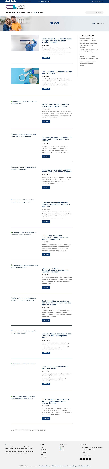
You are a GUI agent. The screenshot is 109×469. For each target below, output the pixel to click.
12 (35, 430)
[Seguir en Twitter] (9, 1)
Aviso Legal (42, 466)
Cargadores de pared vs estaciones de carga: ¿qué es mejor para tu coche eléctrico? (57, 139)
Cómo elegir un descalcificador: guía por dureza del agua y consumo (87, 63)
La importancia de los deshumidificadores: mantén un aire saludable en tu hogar (55, 270)
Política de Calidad (86, 466)
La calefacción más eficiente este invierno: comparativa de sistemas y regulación (56, 204)
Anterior (13, 430)
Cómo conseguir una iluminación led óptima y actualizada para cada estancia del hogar (56, 401)
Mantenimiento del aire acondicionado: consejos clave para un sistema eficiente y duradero (57, 40)
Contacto (41, 12)
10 (30, 430)
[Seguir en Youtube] (14, 1)
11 (33, 430)
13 (38, 430)
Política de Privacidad (52, 466)
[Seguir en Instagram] (12, 1)
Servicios (29, 12)
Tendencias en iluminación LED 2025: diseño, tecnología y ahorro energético (57, 171)
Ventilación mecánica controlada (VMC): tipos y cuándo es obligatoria (88, 45)
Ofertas (23, 12)
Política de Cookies (64, 466)
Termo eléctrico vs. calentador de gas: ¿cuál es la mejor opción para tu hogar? (56, 335)
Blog (35, 12)
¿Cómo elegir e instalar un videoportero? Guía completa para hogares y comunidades (55, 237)
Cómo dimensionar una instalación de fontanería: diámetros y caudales (88, 51)
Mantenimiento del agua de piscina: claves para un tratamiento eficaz (55, 105)
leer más (46, 58)
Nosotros (8, 12)
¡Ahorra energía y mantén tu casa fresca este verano (55, 367)
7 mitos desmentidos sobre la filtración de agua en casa (57, 72)
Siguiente (42, 430)
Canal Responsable (75, 466)
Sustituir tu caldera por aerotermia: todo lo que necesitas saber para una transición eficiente (56, 303)
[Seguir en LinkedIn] (6, 1)
